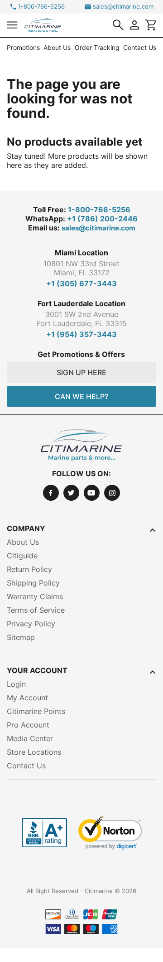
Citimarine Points (36, 711)
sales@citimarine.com (123, 6)
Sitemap (21, 637)
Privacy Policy (31, 623)
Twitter (71, 493)
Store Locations (34, 752)
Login (16, 684)
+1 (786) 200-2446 (102, 218)
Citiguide (22, 555)
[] (118, 25)
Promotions (23, 47)
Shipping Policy (33, 582)
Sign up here (81, 372)
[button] (12, 24)
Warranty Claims (35, 596)
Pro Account (28, 724)
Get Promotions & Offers (81, 354)
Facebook (51, 493)
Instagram (112, 493)
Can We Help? (81, 396)
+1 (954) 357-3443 (81, 334)
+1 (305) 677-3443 (81, 283)
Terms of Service (36, 610)
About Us (57, 47)
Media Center (30, 738)
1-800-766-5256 (41, 6)
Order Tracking (97, 47)
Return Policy (29, 569)
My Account (27, 697)
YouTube (92, 493)
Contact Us (139, 47)
